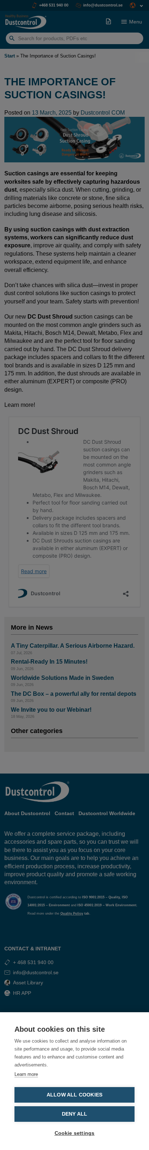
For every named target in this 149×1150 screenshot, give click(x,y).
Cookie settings (75, 1133)
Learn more (26, 1074)
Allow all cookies (74, 1095)
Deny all (75, 1114)
